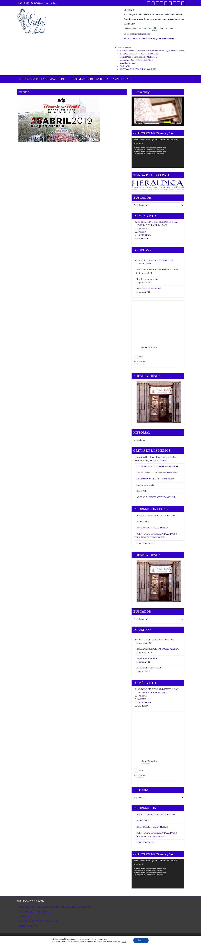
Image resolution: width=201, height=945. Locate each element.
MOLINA (141, 232)
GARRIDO (142, 238)
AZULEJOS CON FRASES (148, 288)
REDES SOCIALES (145, 543)
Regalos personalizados (147, 279)
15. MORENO (144, 235)
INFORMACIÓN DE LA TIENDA (89, 79)
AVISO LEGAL (121, 79)
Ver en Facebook (140, 361)
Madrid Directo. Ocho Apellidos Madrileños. (138, 57)
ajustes (123, 942)
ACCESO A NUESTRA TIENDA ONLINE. (138, 69)
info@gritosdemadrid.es (45, 3)
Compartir (140, 364)
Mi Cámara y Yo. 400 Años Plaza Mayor (136, 60)
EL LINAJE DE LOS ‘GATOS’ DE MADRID (139, 54)
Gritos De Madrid (149, 347)
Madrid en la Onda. (128, 63)
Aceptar (141, 940)
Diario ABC (124, 66)
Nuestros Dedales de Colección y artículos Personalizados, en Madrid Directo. (152, 51)
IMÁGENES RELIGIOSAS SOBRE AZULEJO (157, 269)
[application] (158, 152)
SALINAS (142, 228)
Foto (141, 356)
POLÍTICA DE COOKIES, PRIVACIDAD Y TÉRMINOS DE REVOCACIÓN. (55, 907)
